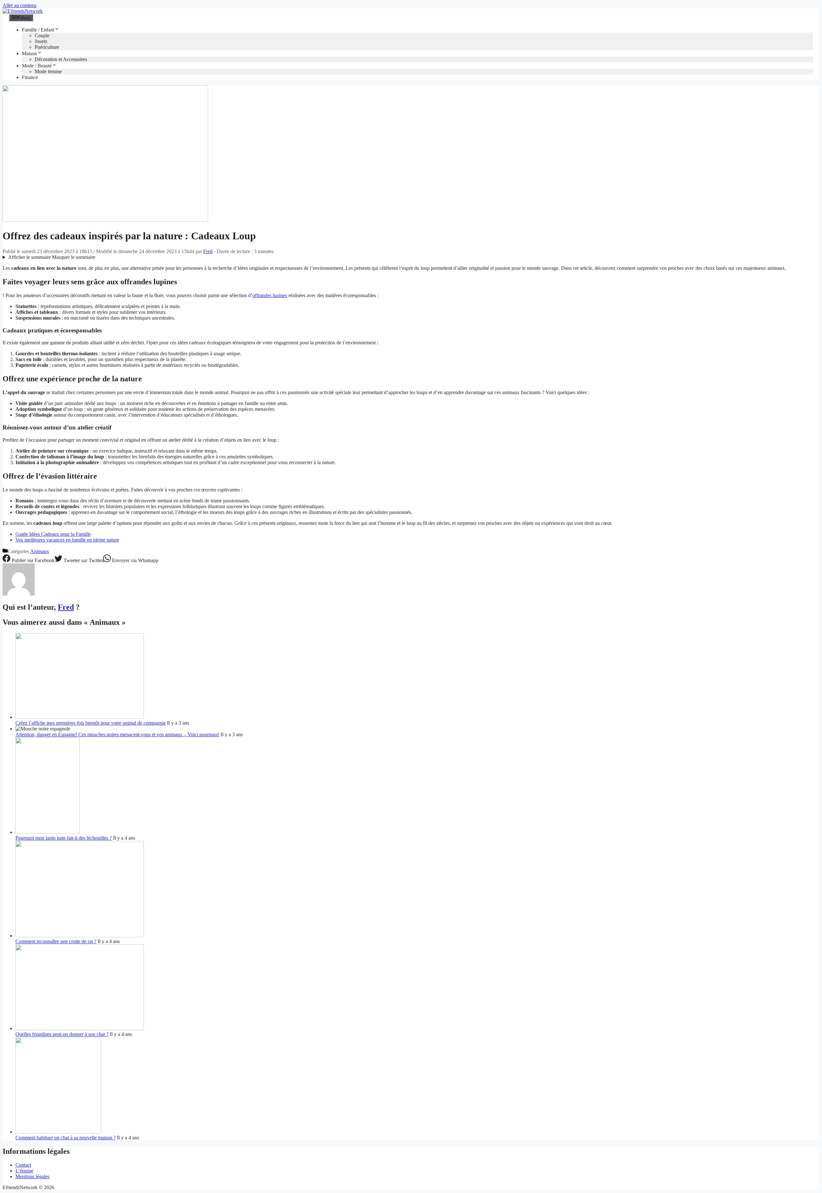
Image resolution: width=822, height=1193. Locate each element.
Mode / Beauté (37, 65)
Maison (29, 53)
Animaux (39, 551)
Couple (42, 35)
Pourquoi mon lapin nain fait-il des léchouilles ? (63, 838)
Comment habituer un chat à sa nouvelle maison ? (65, 1137)
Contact (23, 1165)
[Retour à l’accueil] (23, 11)
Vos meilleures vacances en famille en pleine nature (67, 540)
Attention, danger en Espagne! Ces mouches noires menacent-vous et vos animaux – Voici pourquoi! (117, 734)
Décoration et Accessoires (61, 59)
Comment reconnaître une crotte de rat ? (55, 941)
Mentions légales (32, 1176)
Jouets (41, 41)
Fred (66, 607)
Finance (30, 77)
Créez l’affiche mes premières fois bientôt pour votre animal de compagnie (90, 723)
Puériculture (47, 47)
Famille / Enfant (38, 29)
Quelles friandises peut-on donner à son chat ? (62, 1034)
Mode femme (48, 71)
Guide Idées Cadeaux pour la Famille (53, 534)
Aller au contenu (19, 5)
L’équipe (24, 1170)
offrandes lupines (269, 295)
